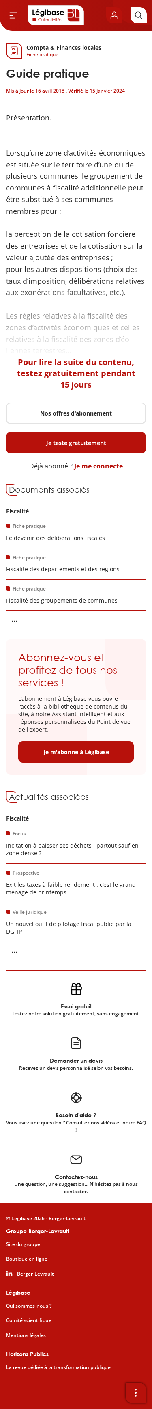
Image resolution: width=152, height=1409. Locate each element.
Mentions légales (26, 1335)
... (14, 619)
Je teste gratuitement (76, 443)
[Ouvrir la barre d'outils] (136, 1393)
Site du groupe (23, 1244)
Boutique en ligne (26, 1259)
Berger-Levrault (35, 1274)
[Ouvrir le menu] (13, 15)
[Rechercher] (139, 15)
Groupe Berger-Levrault (37, 1231)
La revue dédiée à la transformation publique (58, 1367)
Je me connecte (98, 466)
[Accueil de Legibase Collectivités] (56, 15)
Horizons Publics (27, 1353)
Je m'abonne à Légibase (76, 752)
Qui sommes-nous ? (28, 1306)
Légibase (18, 1292)
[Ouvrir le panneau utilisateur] (114, 15)
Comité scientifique (28, 1320)
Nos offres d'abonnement (76, 413)
